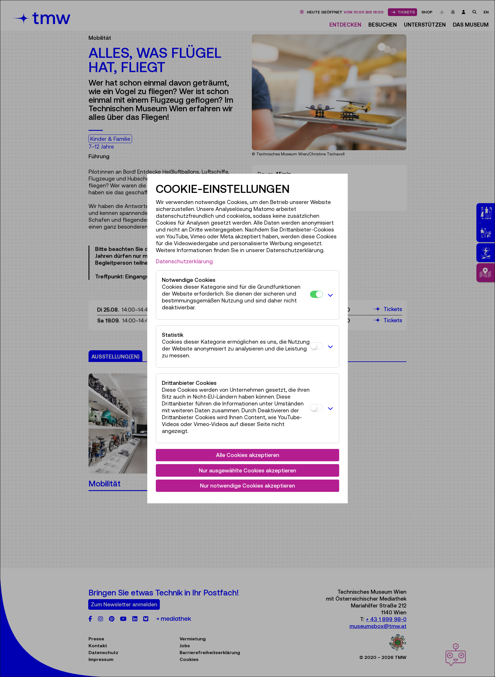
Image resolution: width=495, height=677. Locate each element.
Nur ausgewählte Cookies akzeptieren (247, 470)
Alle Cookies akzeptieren (247, 455)
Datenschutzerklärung (184, 261)
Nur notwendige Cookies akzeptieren (247, 485)
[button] (329, 295)
